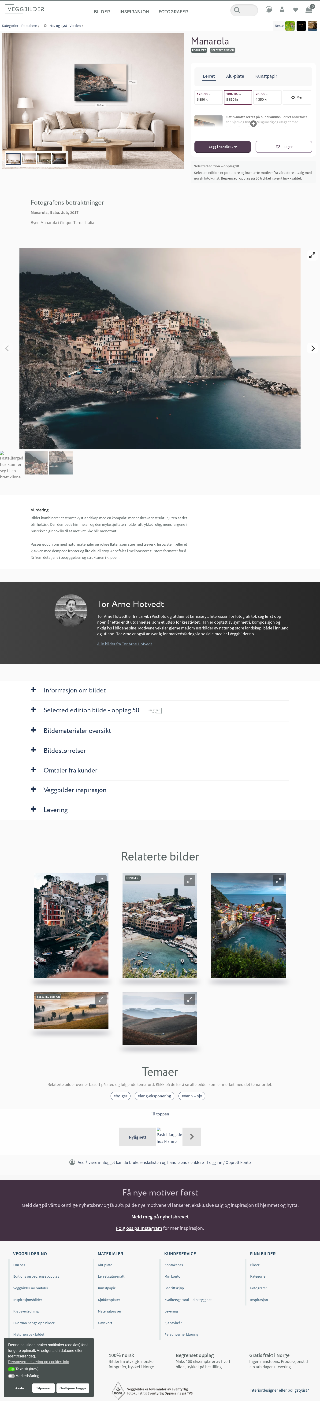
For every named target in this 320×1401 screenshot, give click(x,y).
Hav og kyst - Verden (65, 25)
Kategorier (10, 25)
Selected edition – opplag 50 (216, 166)
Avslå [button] (19, 1388)
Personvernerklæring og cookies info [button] (38, 1362)
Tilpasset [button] (43, 1388)
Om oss (19, 1264)
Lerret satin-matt (111, 1276)
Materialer (110, 1253)
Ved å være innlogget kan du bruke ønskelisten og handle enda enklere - (164, 1162)
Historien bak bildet (28, 1334)
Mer (300, 97)
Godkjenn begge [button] (73, 1388)
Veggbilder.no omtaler (30, 1288)
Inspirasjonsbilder (27, 1299)
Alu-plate (105, 1264)
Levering (171, 1311)
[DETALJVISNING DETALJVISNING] (160, 348)
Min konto (172, 1276)
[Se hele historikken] (191, 1137)
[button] (101, 880)
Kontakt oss (173, 1264)
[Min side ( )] (282, 10)
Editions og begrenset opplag (36, 1276)
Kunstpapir (106, 1288)
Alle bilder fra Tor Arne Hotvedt (124, 644)
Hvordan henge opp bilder (34, 1322)
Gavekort (105, 1322)
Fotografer (173, 11)
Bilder (102, 11)
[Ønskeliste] (295, 10)
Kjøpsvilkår (173, 1322)
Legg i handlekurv (223, 146)
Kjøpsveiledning (26, 1311)
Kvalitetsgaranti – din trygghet (188, 1299)
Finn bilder (263, 1253)
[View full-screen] (312, 255)
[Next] (312, 348)
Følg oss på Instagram (139, 1228)
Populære (29, 25)
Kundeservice (180, 1253)
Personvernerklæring (181, 1334)
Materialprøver (109, 1311)
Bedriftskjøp (174, 1288)
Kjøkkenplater (109, 1299)
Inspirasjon (134, 11)
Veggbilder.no (30, 1253)
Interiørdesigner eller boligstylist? (279, 1390)
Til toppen (160, 1114)
